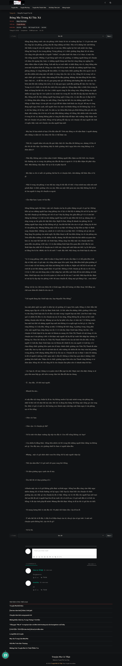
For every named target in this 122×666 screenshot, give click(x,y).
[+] (60, 556)
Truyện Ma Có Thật (61, 656)
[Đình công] (42, 557)
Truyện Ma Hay (25, 7)
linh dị (24, 27)
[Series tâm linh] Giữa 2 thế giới (21, 610)
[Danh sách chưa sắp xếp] (47, 557)
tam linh (44, 27)
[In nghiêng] (36, 557)
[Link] (55, 557)
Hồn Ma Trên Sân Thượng (18, 643)
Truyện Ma (14, 7)
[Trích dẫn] (50, 557)
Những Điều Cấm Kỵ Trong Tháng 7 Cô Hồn (25, 620)
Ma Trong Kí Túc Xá (34, 27)
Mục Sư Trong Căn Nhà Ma (19, 639)
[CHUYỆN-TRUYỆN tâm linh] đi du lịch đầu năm (26, 629)
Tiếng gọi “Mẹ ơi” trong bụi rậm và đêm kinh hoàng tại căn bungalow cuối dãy (37, 625)
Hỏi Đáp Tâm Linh (54, 7)
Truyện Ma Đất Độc (16, 606)
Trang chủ (12, 13)
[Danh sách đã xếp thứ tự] (44, 557)
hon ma (19, 27)
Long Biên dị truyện (17, 634)
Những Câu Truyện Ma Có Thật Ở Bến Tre (24, 648)
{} (58, 556)
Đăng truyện (66, 7)
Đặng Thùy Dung (21, 21)
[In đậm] (34, 557)
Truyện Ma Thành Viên (39, 7)
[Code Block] (52, 557)
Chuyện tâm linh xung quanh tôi (21, 615)
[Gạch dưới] (39, 557)
